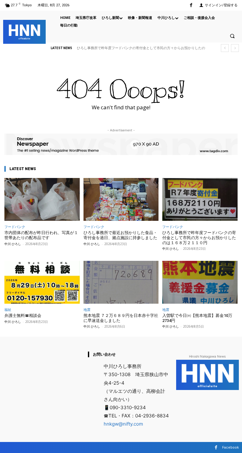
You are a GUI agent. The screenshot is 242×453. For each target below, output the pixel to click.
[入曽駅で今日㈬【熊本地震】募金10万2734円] (200, 282)
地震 (87, 309)
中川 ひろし (12, 244)
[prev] (225, 48)
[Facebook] (191, 5)
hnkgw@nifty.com (123, 424)
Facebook (230, 447)
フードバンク (14, 226)
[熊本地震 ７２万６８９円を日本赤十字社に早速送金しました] (121, 282)
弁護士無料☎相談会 (22, 315)
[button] (232, 36)
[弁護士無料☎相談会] (42, 282)
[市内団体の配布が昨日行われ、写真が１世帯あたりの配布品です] (42, 199)
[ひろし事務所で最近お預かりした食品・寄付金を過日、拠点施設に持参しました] (121, 199)
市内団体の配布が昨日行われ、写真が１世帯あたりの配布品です (41, 235)
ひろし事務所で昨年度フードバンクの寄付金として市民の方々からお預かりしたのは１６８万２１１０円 (199, 237)
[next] (235, 48)
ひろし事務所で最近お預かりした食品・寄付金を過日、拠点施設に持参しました (120, 235)
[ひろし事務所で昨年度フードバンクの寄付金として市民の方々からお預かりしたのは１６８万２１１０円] (200, 199)
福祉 (7, 309)
